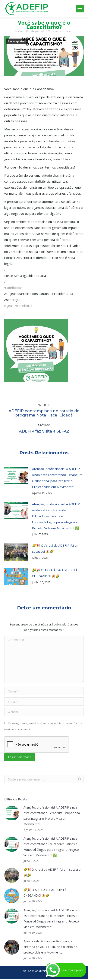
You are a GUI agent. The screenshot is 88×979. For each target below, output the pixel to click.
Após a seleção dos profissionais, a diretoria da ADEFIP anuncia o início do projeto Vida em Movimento (50, 946)
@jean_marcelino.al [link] (18, 305)
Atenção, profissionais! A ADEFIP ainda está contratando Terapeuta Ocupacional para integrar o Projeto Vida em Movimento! (57, 478)
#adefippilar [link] (13, 287)
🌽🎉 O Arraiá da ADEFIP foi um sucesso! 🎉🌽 (55, 548)
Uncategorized (35, 31)
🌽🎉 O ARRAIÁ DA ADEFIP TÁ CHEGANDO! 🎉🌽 (55, 573)
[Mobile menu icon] (80, 8)
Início (18, 31)
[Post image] (16, 475)
